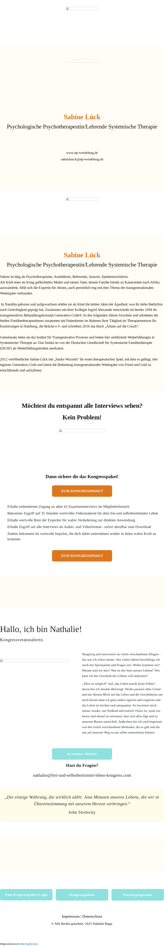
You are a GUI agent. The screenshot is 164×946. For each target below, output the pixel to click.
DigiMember (31, 944)
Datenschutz (92, 916)
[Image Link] (82, 179)
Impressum (71, 916)
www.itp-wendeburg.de (82, 153)
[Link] (66, 142)
